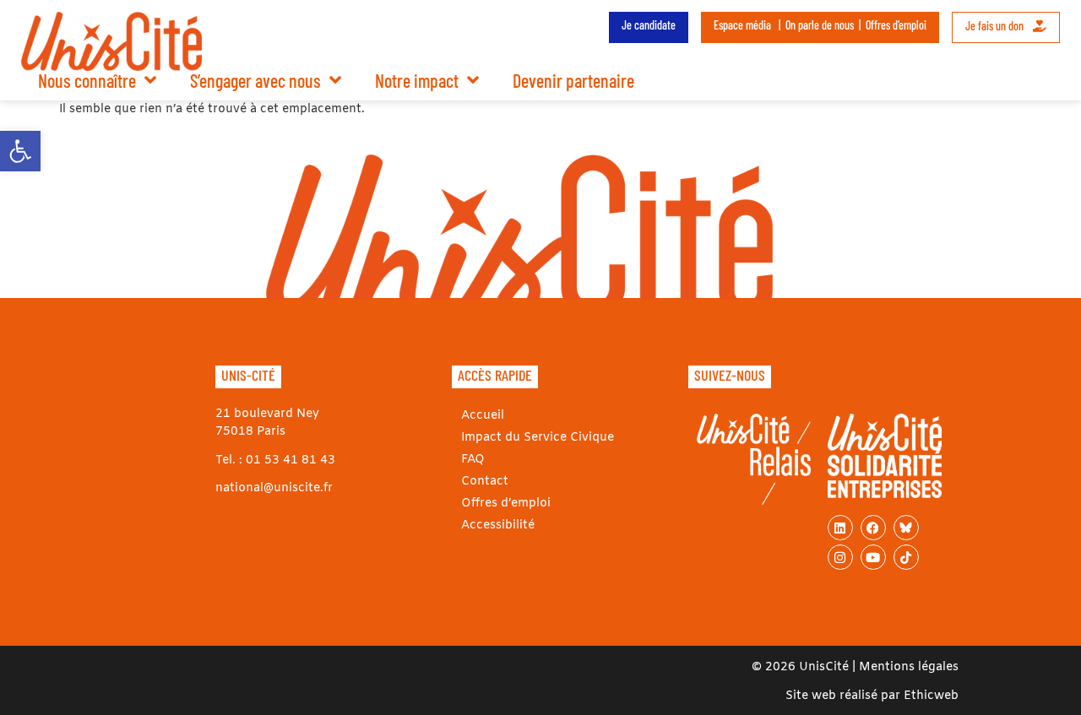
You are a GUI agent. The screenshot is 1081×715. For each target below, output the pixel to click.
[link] (20, 151)
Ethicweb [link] (931, 696)
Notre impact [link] (417, 80)
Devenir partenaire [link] (573, 80)
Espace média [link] (742, 25)
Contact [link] (484, 482)
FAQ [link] (473, 460)
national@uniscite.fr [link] (274, 488)
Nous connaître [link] (87, 80)
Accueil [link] (482, 416)
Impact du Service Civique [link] (537, 438)
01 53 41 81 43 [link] (290, 460)
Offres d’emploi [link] (896, 25)
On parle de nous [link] (819, 25)
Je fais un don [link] (995, 26)
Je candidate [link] (649, 25)
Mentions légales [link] (909, 667)
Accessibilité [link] (498, 525)
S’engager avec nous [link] (255, 80)
